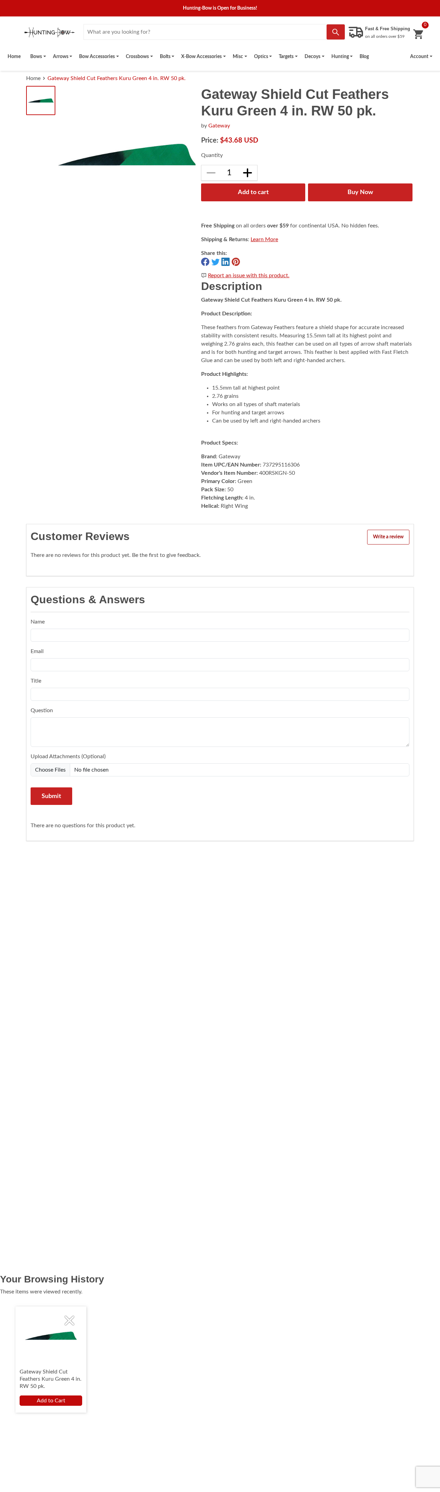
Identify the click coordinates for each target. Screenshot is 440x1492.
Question (42, 710)
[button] (421, 56)
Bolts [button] (165, 56)
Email (37, 651)
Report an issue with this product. (248, 275)
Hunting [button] (340, 56)
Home (14, 56)
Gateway (219, 125)
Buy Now (360, 192)
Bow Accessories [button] (97, 56)
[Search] (336, 32)
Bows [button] (36, 56)
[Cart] (418, 34)
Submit (51, 796)
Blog (364, 56)
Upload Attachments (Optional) (68, 756)
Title (36, 681)
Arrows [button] (60, 56)
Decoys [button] (312, 56)
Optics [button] (261, 56)
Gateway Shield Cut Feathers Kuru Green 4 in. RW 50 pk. (116, 78)
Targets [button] (286, 56)
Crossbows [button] (137, 56)
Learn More (264, 239)
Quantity (212, 155)
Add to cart (253, 192)
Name (38, 622)
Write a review (388, 537)
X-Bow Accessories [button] (201, 56)
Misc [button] (238, 56)
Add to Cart (51, 1400)
